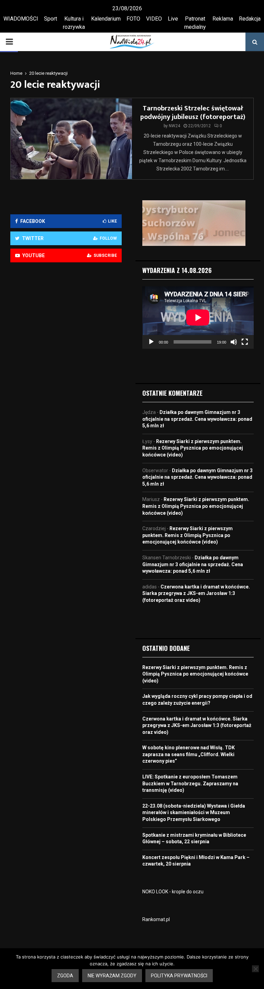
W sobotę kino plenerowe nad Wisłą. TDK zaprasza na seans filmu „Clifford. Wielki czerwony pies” (188, 754)
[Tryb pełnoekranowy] (244, 341)
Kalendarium (106, 18)
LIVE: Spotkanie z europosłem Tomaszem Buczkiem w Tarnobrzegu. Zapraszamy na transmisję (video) (190, 783)
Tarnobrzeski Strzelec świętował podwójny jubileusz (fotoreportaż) (192, 113)
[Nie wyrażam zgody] (255, 968)
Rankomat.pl (156, 919)
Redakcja (250, 18)
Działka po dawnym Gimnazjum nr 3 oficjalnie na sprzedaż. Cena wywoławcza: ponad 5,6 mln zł (197, 418)
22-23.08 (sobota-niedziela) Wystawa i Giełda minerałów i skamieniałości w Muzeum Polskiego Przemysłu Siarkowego (193, 812)
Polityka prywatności (179, 975)
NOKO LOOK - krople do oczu (173, 891)
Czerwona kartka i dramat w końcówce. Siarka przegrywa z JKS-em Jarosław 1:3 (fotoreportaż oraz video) (196, 593)
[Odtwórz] (151, 341)
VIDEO (154, 18)
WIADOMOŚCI (20, 18)
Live (173, 18)
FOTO (133, 18)
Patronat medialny (195, 22)
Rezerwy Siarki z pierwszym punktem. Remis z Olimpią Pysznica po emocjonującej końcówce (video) (192, 448)
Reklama (222, 18)
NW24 (174, 125)
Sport (50, 18)
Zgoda (65, 975)
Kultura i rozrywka (74, 22)
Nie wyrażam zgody (112, 975)
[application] (198, 317)
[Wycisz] (233, 341)
